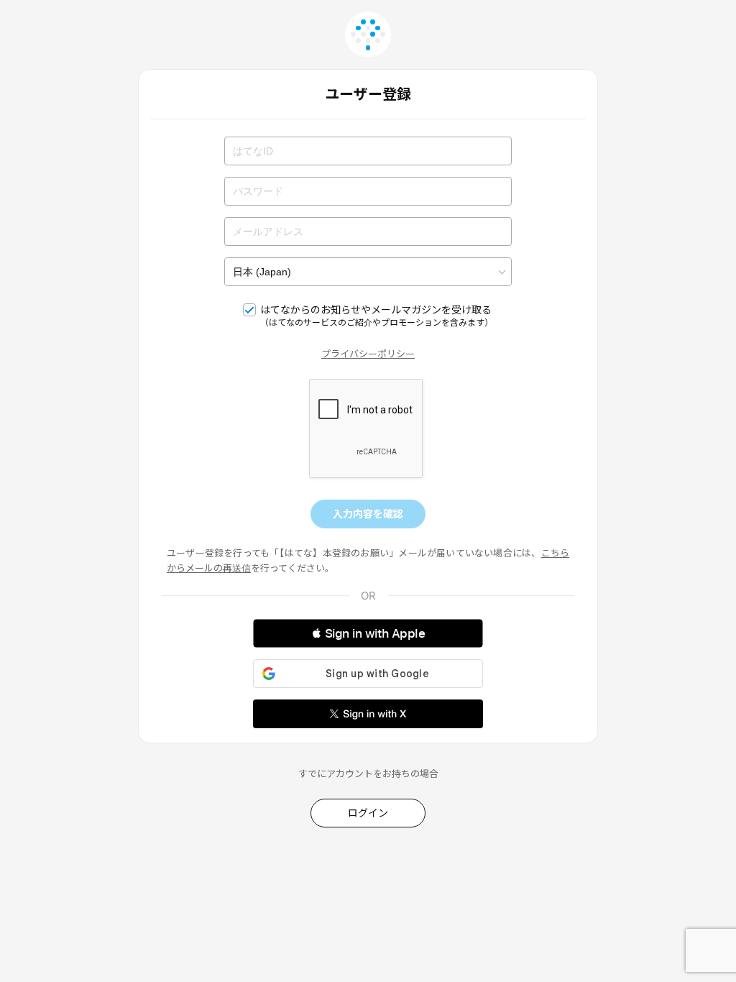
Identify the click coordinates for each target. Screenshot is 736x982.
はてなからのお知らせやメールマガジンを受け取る (376, 315)
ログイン (368, 813)
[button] (368, 633)
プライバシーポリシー (368, 353)
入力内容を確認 (368, 514)
